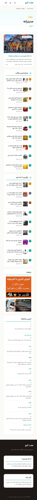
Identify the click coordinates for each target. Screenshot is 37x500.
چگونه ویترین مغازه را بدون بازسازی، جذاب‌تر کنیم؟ (15, 203)
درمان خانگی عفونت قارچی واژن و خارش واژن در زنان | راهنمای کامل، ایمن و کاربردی (14, 80)
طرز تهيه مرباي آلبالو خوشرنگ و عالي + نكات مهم (14, 127)
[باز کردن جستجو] (15, 3)
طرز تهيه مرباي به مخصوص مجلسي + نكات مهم (15, 108)
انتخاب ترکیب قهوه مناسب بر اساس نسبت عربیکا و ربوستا (14, 194)
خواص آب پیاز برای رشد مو (24, 407)
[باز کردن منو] (6, 3)
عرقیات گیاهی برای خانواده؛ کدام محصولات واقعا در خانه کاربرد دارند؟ (14, 261)
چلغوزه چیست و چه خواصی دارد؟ (23, 329)
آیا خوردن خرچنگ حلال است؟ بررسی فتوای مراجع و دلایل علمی (18, 386)
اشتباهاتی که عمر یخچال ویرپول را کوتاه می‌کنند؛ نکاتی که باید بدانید (14, 232)
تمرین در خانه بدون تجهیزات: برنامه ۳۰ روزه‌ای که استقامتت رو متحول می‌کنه (19, 363)
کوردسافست (15, 464)
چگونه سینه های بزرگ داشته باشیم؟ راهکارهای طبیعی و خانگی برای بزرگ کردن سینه (14, 118)
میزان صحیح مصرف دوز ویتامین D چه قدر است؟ (14, 166)
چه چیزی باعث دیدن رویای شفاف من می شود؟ (19, 340)
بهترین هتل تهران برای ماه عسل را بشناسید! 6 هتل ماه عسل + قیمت (18, 419)
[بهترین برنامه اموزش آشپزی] (18, 287)
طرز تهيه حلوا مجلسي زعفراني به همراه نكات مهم (14, 137)
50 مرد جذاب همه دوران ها (24, 374)
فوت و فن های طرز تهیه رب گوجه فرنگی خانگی (15, 147)
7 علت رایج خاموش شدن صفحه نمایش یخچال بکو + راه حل (14, 184)
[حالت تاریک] (10, 3)
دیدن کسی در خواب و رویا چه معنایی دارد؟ (20, 430)
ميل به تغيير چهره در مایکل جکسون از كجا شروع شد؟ (19, 352)
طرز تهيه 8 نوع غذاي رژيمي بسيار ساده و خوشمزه (15, 99)
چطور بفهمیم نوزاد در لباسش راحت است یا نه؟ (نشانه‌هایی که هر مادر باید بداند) (14, 213)
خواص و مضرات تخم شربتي (15, 155)
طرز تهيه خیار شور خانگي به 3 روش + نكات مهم (14, 89)
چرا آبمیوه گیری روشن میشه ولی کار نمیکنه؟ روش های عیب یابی (14, 251)
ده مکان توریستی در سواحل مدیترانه (20, 56)
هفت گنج (29, 445)
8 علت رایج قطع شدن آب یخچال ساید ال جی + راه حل (14, 222)
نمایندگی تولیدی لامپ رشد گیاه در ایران (14, 241)
